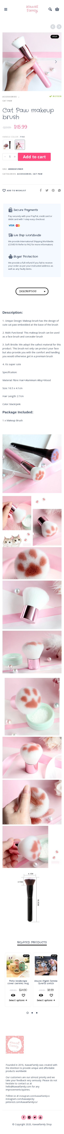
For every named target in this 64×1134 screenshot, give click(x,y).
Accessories (9, 96)
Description (27, 291)
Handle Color (10, 137)
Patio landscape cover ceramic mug (18, 982)
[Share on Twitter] (46, 190)
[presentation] (8, 61)
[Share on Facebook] (40, 190)
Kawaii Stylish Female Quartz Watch (45, 982)
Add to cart (34, 156)
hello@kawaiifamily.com (18, 1086)
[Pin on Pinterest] (52, 190)
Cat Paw (7, 101)
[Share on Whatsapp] (58, 190)
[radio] (8, 145)
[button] (28, 1013)
